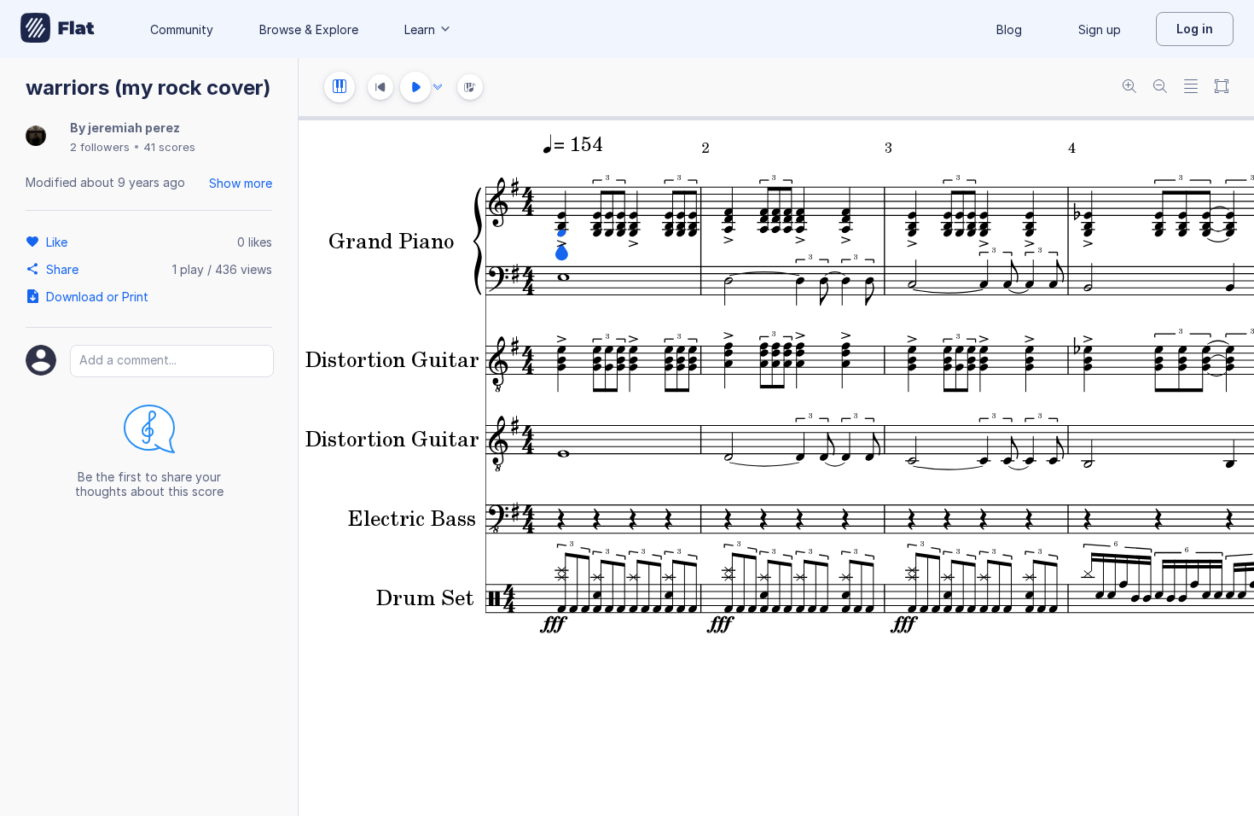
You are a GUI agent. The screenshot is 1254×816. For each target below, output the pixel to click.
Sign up (1099, 29)
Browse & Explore (308, 29)
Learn (419, 29)
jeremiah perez (134, 127)
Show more (240, 183)
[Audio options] (437, 87)
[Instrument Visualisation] (470, 87)
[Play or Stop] (415, 87)
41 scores (169, 147)
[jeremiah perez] (36, 137)
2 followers (100, 147)
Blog (1009, 29)
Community (181, 29)
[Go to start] (380, 87)
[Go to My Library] (57, 29)
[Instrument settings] (339, 87)
